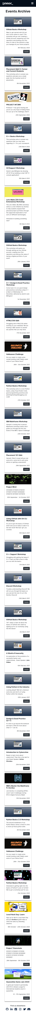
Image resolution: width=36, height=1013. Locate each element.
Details (26, 51)
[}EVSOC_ (8, 3)
